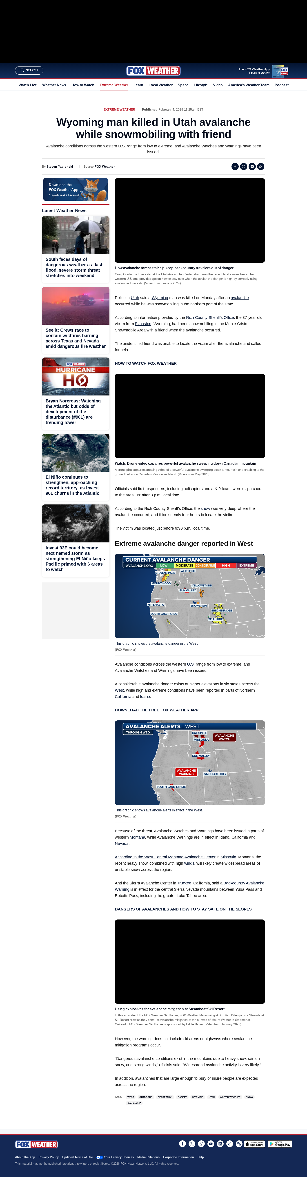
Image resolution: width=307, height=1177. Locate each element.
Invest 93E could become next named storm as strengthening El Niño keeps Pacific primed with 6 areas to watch (75, 558)
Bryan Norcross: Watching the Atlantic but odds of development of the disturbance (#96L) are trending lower (73, 411)
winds (189, 863)
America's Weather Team (248, 85)
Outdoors (145, 1097)
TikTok (229, 1143)
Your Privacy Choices (119, 1157)
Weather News (54, 85)
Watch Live (28, 85)
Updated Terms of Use (77, 1157)
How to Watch (82, 85)
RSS (239, 1143)
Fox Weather (153, 71)
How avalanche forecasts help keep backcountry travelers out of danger (174, 268)
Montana (137, 837)
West (119, 690)
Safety (182, 1097)
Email (252, 166)
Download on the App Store (254, 1144)
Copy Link (260, 166)
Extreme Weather (114, 85)
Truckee (184, 883)
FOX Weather (105, 166)
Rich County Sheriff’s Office (210, 317)
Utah (135, 297)
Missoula (228, 857)
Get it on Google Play (280, 1144)
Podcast (281, 85)
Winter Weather (230, 1097)
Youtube (210, 1143)
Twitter (243, 166)
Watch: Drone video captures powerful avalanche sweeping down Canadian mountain (185, 463)
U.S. (191, 664)
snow (205, 508)
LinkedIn (220, 1143)
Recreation (165, 1097)
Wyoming (160, 297)
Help (201, 1157)
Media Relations (148, 1157)
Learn (138, 85)
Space (183, 85)
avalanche (240, 297)
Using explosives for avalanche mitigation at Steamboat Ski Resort (170, 1009)
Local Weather (160, 85)
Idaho (145, 696)
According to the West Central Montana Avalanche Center (165, 857)
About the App (25, 1157)
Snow (249, 1097)
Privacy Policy (49, 1157)
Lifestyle (201, 85)
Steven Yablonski (60, 166)
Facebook (235, 166)
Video (218, 85)
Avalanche (134, 1103)
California (123, 696)
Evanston (143, 324)
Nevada (122, 843)
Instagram (201, 1143)
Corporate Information (178, 1157)
